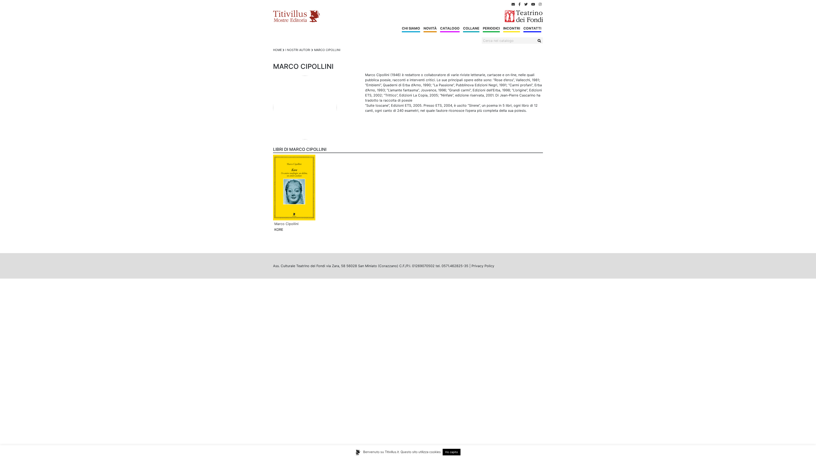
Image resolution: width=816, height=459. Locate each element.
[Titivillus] (296, 16)
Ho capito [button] (451, 452)
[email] (513, 4)
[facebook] (519, 4)
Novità (430, 28)
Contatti (532, 28)
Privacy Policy (483, 266)
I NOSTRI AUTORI (297, 50)
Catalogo (450, 28)
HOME (277, 50)
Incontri (511, 28)
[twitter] (526, 4)
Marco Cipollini (286, 224)
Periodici (491, 28)
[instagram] (540, 4)
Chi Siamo (411, 28)
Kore (278, 229)
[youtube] (533, 4)
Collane (471, 28)
